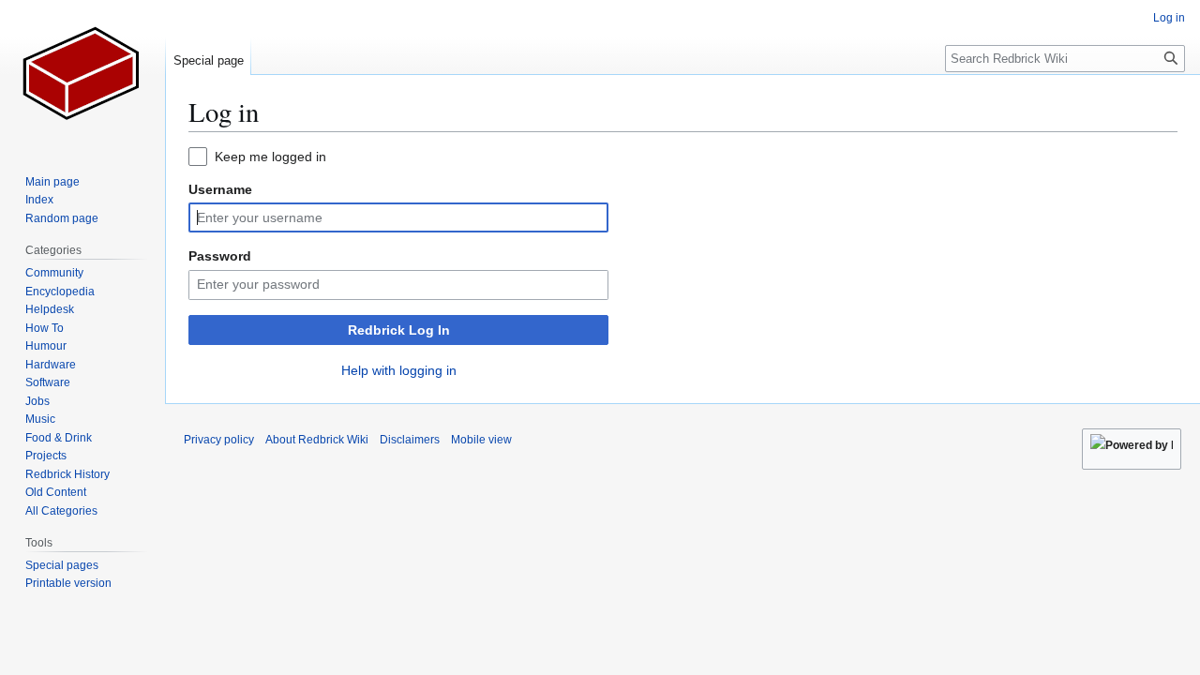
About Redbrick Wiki (316, 439)
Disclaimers (410, 439)
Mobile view (481, 439)
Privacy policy (219, 439)
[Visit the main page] (83, 75)
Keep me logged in (270, 156)
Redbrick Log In (399, 330)
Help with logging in (399, 370)
